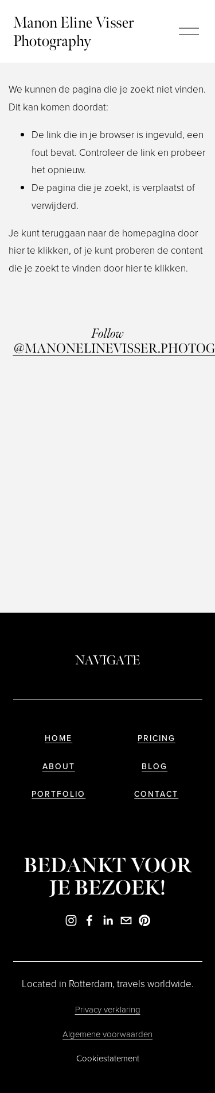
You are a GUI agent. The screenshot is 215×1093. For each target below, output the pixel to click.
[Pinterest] (144, 920)
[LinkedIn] (108, 920)
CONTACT (156, 794)
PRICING (156, 738)
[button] (37, 398)
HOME (58, 738)
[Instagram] (71, 920)
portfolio (58, 794)
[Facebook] (89, 920)
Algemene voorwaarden (107, 1034)
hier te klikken (39, 250)
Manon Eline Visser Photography (73, 32)
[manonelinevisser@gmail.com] (126, 920)
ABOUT (58, 766)
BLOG (154, 766)
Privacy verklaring (107, 1009)
